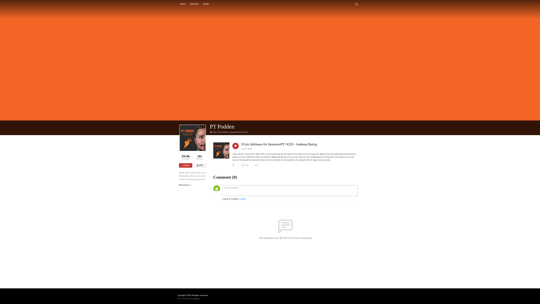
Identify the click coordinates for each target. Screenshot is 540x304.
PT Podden (222, 126)
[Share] (256, 165)
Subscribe (194, 4)
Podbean (196, 298)
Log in (243, 199)
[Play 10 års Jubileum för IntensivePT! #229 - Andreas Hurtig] (235, 146)
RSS (201, 165)
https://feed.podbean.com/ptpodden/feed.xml (230, 132)
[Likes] (233, 165)
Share (186, 165)
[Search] (356, 4)
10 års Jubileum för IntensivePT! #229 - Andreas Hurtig (279, 144)
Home (182, 4)
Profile (206, 4)
